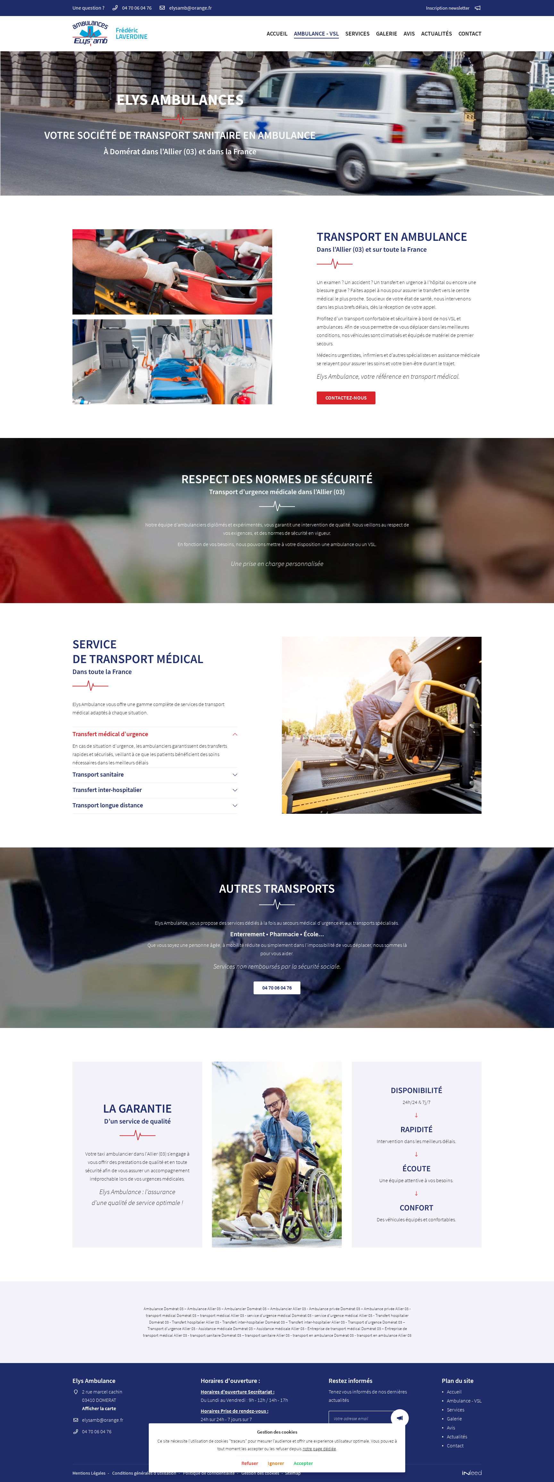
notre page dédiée (319, 1449)
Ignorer (276, 1463)
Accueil (277, 33)
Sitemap (293, 1473)
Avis (409, 33)
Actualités (436, 33)
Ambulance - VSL (316, 33)
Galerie (386, 33)
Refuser (249, 1463)
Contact (470, 33)
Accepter (303, 1463)
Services (357, 33)
